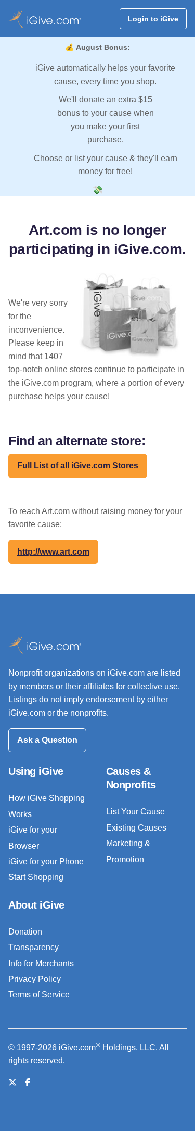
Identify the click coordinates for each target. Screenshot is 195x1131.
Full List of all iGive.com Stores (77, 465)
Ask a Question (47, 739)
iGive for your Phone (46, 861)
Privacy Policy (34, 979)
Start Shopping (35, 877)
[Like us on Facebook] (27, 1082)
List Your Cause (135, 811)
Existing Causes (136, 827)
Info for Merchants (41, 963)
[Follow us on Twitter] (12, 1082)
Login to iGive (153, 19)
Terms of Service (39, 994)
